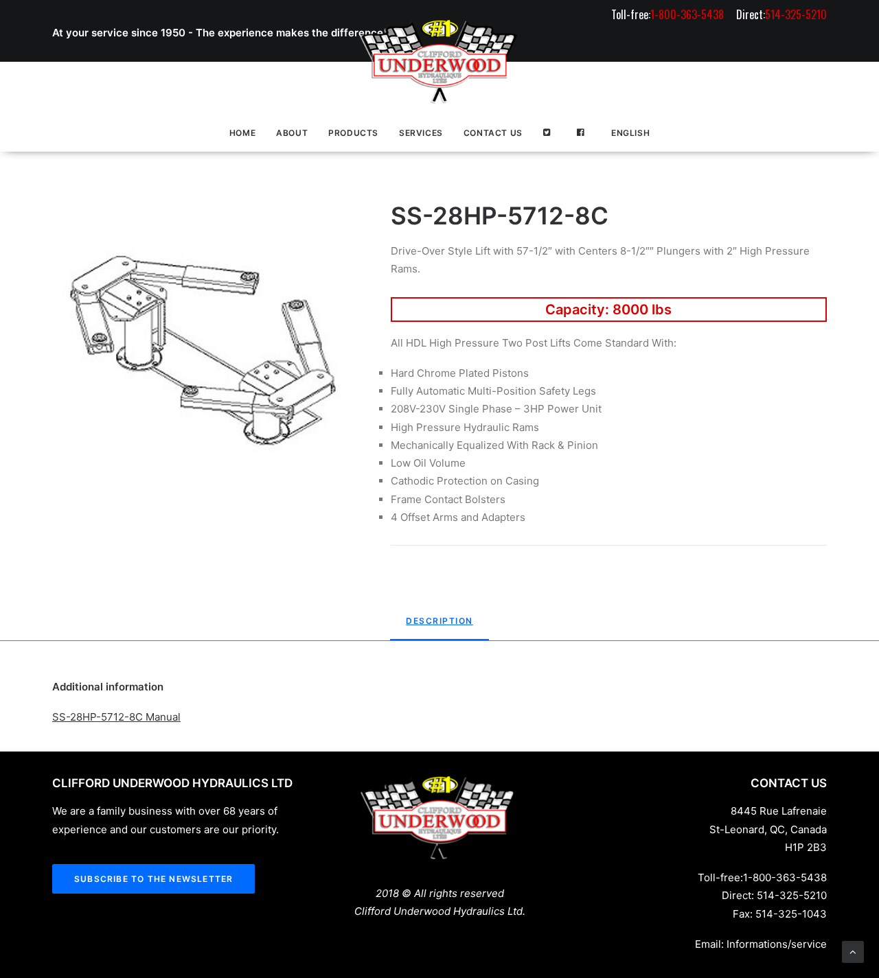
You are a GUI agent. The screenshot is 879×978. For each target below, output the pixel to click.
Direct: (781, 14)
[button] (203, 351)
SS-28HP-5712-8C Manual (116, 716)
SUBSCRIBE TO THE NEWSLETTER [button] (153, 879)
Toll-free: (667, 14)
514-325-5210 (792, 895)
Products (353, 133)
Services (421, 133)
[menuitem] (670, 14)
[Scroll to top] (853, 950)
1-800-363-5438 (785, 877)
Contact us (493, 133)
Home (242, 133)
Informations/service (777, 944)
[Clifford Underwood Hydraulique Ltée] (439, 62)
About (292, 133)
